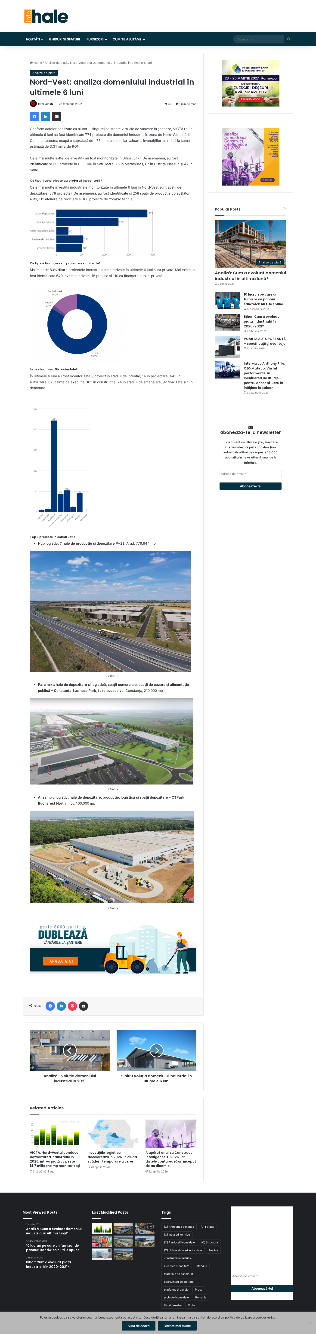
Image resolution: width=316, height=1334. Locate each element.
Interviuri (201, 1266)
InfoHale (43, 104)
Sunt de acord (139, 1326)
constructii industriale (178, 1258)
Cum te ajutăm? (127, 39)
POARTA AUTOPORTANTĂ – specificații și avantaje (265, 341)
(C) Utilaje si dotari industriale (183, 1250)
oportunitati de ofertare (179, 1281)
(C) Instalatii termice (177, 1234)
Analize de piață (56, 62)
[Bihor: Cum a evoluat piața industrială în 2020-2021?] (227, 322)
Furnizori (95, 39)
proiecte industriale (176, 1297)
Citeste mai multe (177, 1326)
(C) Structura (209, 1242)
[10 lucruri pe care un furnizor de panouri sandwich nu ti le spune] (227, 300)
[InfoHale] (46, 16)
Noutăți (33, 39)
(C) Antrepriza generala (179, 1226)
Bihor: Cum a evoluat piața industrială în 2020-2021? (261, 321)
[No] (310, 1323)
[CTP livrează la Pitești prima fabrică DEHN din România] (123, 1241)
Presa (198, 1289)
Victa (191, 1305)
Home (37, 62)
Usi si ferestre (173, 1305)
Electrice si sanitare (176, 1266)
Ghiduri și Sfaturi (64, 39)
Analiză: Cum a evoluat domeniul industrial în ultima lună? (250, 275)
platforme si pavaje (176, 1289)
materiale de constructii (179, 1274)
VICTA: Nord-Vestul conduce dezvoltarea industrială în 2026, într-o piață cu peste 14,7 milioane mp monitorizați (55, 1159)
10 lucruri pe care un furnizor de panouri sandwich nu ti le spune (263, 299)
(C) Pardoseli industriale (179, 1242)
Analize (213, 1250)
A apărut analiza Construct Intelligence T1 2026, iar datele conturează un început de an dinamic (171, 1159)
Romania (201, 1297)
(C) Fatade (207, 1226)
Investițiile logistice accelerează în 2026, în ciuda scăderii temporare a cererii (112, 1157)
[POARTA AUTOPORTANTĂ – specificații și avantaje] (227, 347)
